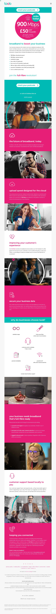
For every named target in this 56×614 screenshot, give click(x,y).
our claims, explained (28, 595)
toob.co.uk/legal (29, 571)
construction (42, 566)
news (29, 568)
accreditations (24, 566)
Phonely (18, 555)
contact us (24, 568)
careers (48, 566)
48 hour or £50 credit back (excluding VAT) (22, 65)
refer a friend (36, 566)
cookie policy (17, 566)
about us (33, 568)
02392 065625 (28, 97)
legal (30, 566)
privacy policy (9, 566)
